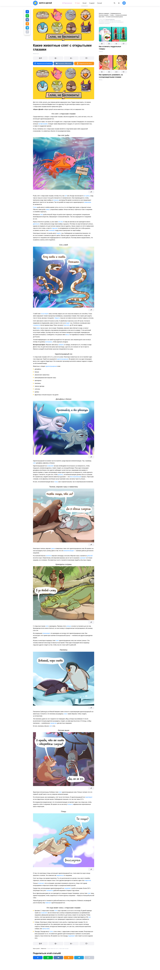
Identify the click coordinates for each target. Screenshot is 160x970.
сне (89, 917)
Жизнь (100, 79)
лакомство (53, 723)
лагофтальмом (42, 124)
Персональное (68, 3)
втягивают (52, 230)
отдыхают (55, 228)
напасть (70, 804)
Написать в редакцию (104, 13)
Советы (101, 51)
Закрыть (57, 318)
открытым (88, 880)
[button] (102, 43)
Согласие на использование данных (114, 16)
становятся (36, 325)
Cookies (112, 15)
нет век (60, 221)
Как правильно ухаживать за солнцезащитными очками (111, 76)
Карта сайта (101, 16)
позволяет (50, 466)
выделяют (68, 888)
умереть (61, 344)
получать (56, 200)
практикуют (88, 797)
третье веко (45, 928)
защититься (60, 875)
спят (34, 463)
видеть (59, 233)
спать (56, 481)
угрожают (83, 558)
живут (48, 209)
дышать (60, 474)
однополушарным (62, 359)
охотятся (48, 555)
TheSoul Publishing (109, 19)
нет (66, 195)
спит (41, 214)
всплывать (48, 342)
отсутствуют (44, 313)
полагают (41, 883)
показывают (46, 633)
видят (68, 323)
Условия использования (121, 15)
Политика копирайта (103, 15)
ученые (68, 626)
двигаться (36, 224)
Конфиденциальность (116, 13)
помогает (48, 902)
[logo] (42, 3)
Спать (35, 207)
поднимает (71, 936)
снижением (87, 202)
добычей (89, 555)
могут (67, 334)
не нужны (87, 195)
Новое (78, 3)
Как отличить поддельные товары (110, 48)
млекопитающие (69, 550)
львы (52, 548)
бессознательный (75, 476)
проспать (67, 325)
